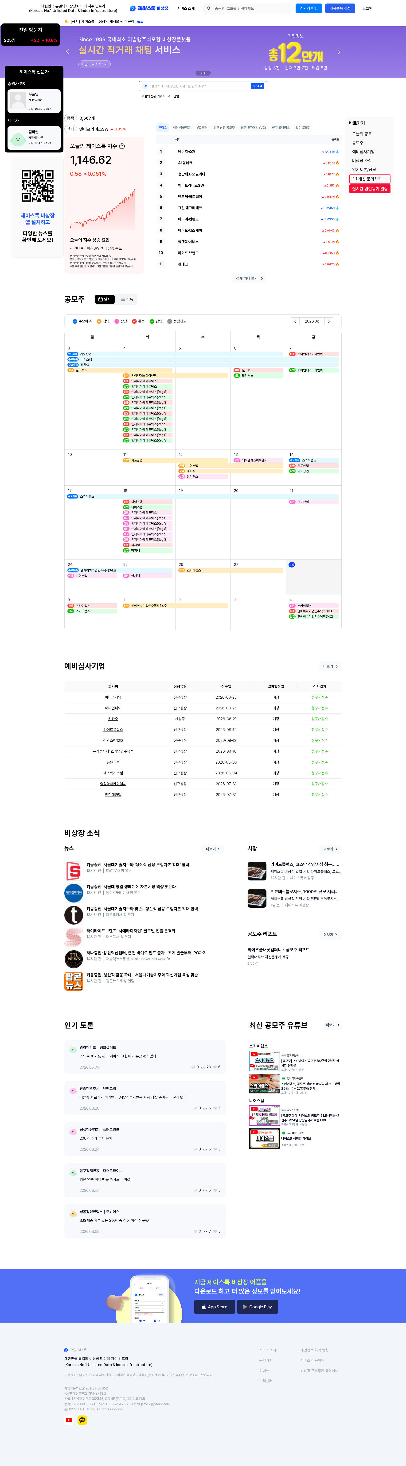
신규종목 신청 (340, 8)
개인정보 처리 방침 (315, 1350)
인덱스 (162, 127)
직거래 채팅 (309, 8)
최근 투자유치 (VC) (253, 127)
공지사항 (266, 1360)
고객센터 (266, 1381)
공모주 (357, 142)
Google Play (260, 1306)
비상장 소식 (362, 160)
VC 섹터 (202, 127)
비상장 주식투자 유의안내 (320, 1371)
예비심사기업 (363, 151)
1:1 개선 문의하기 (367, 178)
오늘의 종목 (362, 133)
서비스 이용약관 (312, 1360)
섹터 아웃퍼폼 (182, 127)
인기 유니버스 (281, 127)
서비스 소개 (186, 8)
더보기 (211, 849)
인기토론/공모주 (366, 169)
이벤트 (264, 1371)
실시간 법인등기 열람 (370, 188)
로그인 (367, 8)
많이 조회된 (303, 127)
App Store (217, 1306)
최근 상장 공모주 (224, 127)
